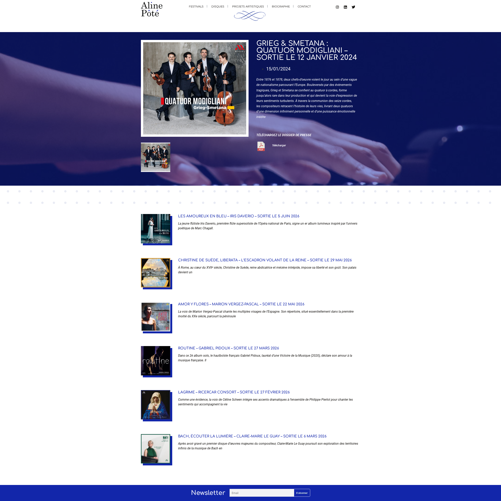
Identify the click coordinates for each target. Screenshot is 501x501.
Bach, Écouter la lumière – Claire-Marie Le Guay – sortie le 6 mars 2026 (252, 436)
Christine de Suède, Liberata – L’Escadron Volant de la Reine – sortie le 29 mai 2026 (265, 260)
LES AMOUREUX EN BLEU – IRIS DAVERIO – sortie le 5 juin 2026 (238, 216)
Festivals (196, 6)
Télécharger (279, 145)
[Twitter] (353, 7)
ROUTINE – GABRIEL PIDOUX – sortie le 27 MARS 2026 (228, 348)
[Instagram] (337, 7)
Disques (217, 6)
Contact (304, 6)
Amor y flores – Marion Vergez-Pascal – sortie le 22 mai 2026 (241, 304)
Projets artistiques (248, 6)
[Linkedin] (345, 7)
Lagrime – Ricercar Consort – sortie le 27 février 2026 (234, 392)
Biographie (281, 6)
